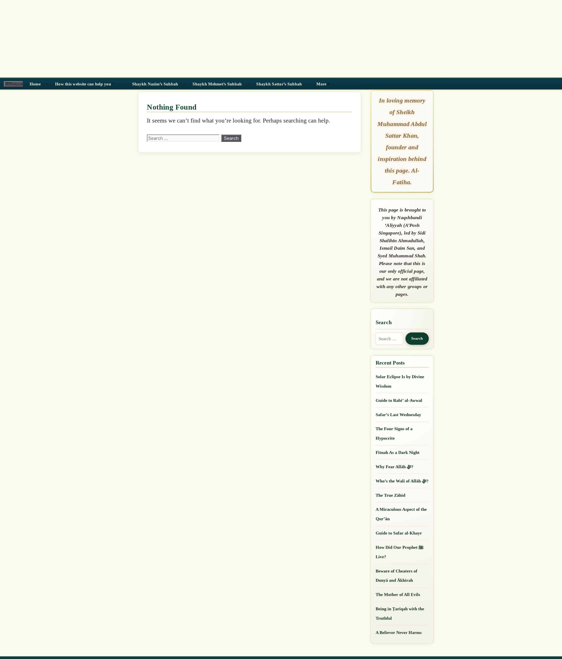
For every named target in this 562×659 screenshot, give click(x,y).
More (321, 84)
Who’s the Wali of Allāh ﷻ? (402, 480)
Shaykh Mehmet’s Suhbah (217, 84)
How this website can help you (83, 84)
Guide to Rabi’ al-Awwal (399, 400)
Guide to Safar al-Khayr (399, 533)
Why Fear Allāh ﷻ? (394, 466)
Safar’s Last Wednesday (398, 414)
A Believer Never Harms (399, 632)
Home (35, 84)
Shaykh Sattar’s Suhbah (279, 84)
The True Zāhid (390, 495)
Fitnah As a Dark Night (398, 452)
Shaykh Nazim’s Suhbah (155, 84)
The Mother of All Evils (398, 594)
